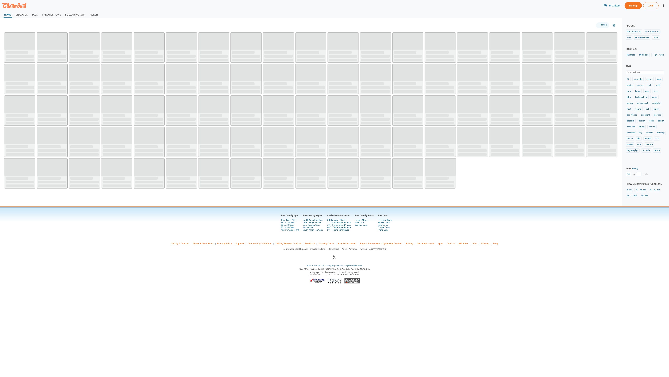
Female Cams (384, 222)
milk (647, 109)
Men (40, 25)
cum (639, 144)
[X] (334, 258)
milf (650, 85)
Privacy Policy (224, 243)
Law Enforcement (347, 243)
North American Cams (313, 220)
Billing (409, 243)
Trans (67, 25)
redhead (631, 126)
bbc (638, 138)
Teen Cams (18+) (289, 220)
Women (27, 25)
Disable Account (425, 243)
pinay (656, 109)
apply (645, 174)
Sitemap (485, 243)
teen (655, 91)
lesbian (642, 121)
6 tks (629, 189)
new (629, 91)
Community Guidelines (260, 243)
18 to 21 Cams (287, 222)
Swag (495, 243)
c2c (657, 138)
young (638, 109)
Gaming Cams (361, 225)
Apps (440, 243)
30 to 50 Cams (287, 227)
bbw (629, 97)
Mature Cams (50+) (290, 230)
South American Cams (313, 230)
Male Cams (383, 225)
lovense (649, 144)
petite (657, 150)
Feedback (310, 243)
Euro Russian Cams (311, 225)
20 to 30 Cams (287, 225)
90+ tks (644, 195)
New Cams (360, 222)
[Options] (614, 25)
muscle (649, 132)
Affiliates (463, 243)
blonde (648, 138)
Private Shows (361, 220)
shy (640, 132)
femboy (660, 132)
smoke (630, 144)
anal (658, 85)
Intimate (631, 55)
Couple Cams (384, 227)
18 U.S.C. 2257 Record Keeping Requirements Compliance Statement (334, 266)
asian (659, 79)
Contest (451, 243)
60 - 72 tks (632, 195)
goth (651, 121)
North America (634, 31)
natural (652, 126)
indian (630, 138)
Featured (11, 25)
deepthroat (642, 103)
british (661, 121)
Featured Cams (385, 220)
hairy (647, 91)
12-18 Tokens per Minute (339, 222)
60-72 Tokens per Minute (339, 227)
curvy (641, 126)
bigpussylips (632, 150)
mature (640, 85)
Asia (629, 37)
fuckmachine (641, 97)
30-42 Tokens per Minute (339, 225)
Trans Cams (383, 230)
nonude (646, 150)
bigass (654, 97)
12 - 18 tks (641, 189)
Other (656, 37)
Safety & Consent (180, 243)
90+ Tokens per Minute (338, 230)
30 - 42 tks (655, 189)
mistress (631, 132)
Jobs (474, 243)
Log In (651, 5)
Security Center (326, 243)
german (658, 115)
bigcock (630, 121)
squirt (630, 85)
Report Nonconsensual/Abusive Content (381, 243)
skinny (630, 103)
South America (652, 31)
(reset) (635, 168)
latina (637, 91)
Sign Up (633, 5)
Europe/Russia (642, 37)
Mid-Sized (643, 55)
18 (628, 79)
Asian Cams (308, 227)
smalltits (656, 103)
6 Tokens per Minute (337, 220)
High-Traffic (658, 55)
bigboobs (638, 79)
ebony (649, 79)
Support (240, 243)
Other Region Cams (312, 222)
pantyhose (632, 115)
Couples (53, 25)
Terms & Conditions (203, 243)
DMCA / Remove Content (288, 243)
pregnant (645, 115)
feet (629, 109)
